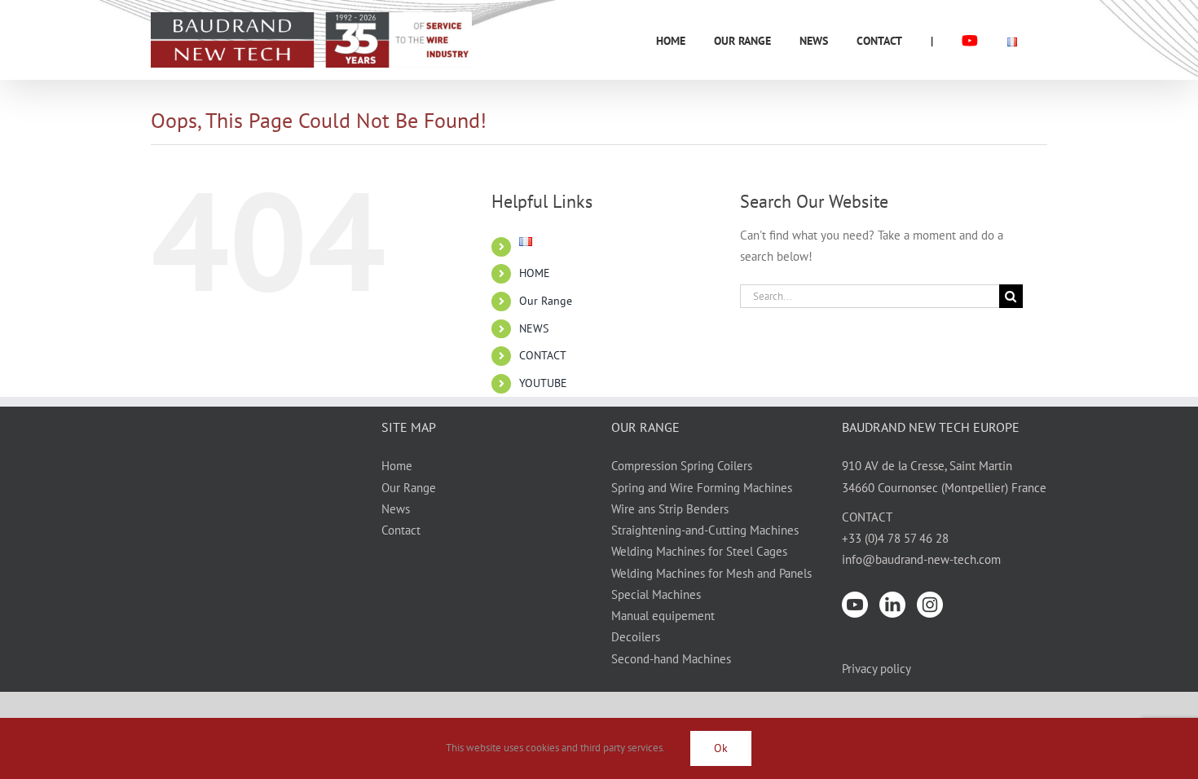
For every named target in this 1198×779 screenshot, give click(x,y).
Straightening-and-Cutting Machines (705, 530)
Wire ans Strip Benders (670, 509)
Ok (721, 748)
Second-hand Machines (671, 659)
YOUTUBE (543, 383)
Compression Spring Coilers (681, 465)
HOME (534, 273)
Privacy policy (876, 668)
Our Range (545, 300)
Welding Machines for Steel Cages (699, 551)
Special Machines (656, 594)
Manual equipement (663, 615)
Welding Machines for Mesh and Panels (711, 573)
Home (396, 465)
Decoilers (635, 637)
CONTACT (542, 355)
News (395, 509)
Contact (401, 530)
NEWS (533, 328)
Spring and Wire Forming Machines (701, 487)
